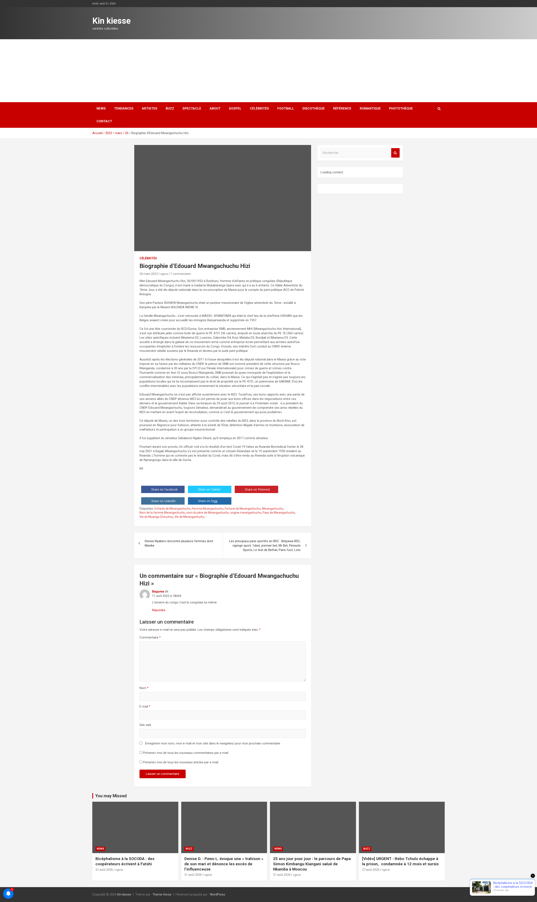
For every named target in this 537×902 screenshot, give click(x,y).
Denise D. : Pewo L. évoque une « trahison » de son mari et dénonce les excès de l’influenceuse (223, 863)
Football (285, 108)
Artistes (149, 108)
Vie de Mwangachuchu (190, 516)
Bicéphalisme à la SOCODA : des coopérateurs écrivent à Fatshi (124, 861)
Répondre (158, 610)
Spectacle (191, 108)
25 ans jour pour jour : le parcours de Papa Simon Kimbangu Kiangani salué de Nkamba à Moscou (312, 863)
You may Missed (111, 795)
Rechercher (395, 153)
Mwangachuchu (272, 508)
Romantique (370, 108)
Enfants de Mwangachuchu (172, 508)
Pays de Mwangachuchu (279, 512)
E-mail (144, 706)
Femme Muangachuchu (207, 508)
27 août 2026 (370, 869)
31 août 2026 (104, 869)
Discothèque (313, 108)
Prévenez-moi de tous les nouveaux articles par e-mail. (181, 762)
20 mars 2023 (148, 273)
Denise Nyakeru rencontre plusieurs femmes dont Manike (179, 543)
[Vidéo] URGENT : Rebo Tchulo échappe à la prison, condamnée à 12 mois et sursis (401, 861)
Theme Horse (161, 894)
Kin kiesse (111, 21)
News (101, 108)
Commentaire (150, 637)
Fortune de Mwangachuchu (243, 508)
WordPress (217, 894)
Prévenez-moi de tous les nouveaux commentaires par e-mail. (186, 753)
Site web (145, 725)
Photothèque (401, 108)
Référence (342, 108)
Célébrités (259, 108)
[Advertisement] (268, 70)
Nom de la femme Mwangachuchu (162, 512)
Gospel (235, 108)
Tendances (123, 108)
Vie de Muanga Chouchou (156, 516)
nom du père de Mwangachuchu (207, 512)
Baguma (158, 591)
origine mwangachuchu (245, 512)
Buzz (170, 108)
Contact (104, 121)
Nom (144, 688)
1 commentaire (181, 273)
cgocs (164, 273)
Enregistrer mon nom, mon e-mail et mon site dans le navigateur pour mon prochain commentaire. (213, 743)
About (215, 108)
